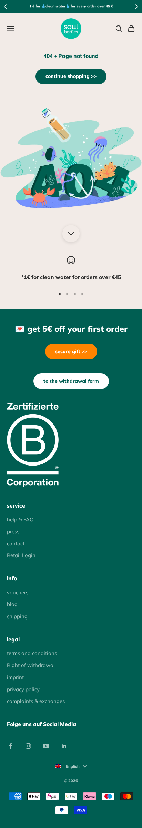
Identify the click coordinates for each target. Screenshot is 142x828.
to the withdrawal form (71, 381)
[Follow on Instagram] (28, 746)
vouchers (17, 592)
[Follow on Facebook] (10, 746)
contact (15, 543)
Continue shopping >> (71, 76)
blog (12, 604)
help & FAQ (20, 519)
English (73, 766)
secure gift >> (71, 351)
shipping (17, 616)
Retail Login (21, 555)
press (13, 531)
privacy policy (23, 689)
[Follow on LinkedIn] (64, 746)
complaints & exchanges (36, 701)
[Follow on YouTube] (46, 746)
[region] (71, 269)
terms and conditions (32, 653)
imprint (15, 677)
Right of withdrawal (31, 665)
